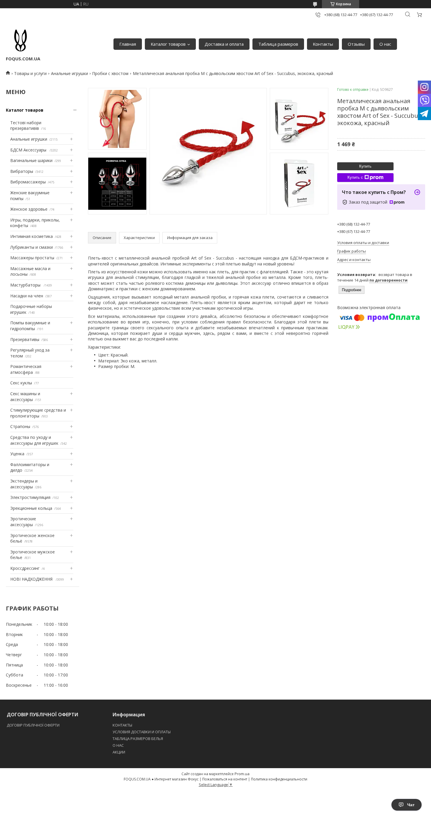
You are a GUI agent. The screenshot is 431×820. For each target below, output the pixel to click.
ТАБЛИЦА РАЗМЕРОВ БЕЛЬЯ (138, 738)
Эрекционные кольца (31, 508)
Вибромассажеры (28, 182)
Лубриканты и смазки (31, 247)
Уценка (17, 453)
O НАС (118, 745)
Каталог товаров (168, 44)
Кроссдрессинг (25, 568)
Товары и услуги (30, 73)
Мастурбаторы (26, 285)
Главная (127, 44)
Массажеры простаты (32, 257)
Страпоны (20, 426)
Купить (365, 166)
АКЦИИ (119, 752)
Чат (411, 804)
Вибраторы (21, 171)
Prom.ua (242, 773)
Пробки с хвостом (110, 73)
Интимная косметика (31, 236)
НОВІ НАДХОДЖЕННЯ (32, 579)
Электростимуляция (30, 497)
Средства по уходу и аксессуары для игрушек (34, 440)
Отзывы (356, 44)
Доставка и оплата (224, 44)
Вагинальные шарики (31, 160)
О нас (385, 44)
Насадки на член (26, 296)
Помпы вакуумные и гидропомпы (30, 325)
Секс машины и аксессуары (25, 396)
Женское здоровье (28, 209)
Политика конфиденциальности (279, 779)
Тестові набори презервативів (25, 125)
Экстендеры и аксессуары (24, 484)
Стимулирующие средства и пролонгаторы (38, 413)
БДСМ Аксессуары (28, 150)
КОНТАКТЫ (122, 725)
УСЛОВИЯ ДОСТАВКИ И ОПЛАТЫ (142, 731)
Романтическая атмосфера (25, 369)
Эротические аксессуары (23, 521)
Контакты (323, 44)
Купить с (355, 177)
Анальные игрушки (69, 73)
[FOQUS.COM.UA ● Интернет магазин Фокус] (20, 41)
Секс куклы (21, 383)
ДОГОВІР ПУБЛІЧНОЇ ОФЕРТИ (33, 725)
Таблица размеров (278, 44)
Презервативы (24, 339)
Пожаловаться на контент (224, 779)
